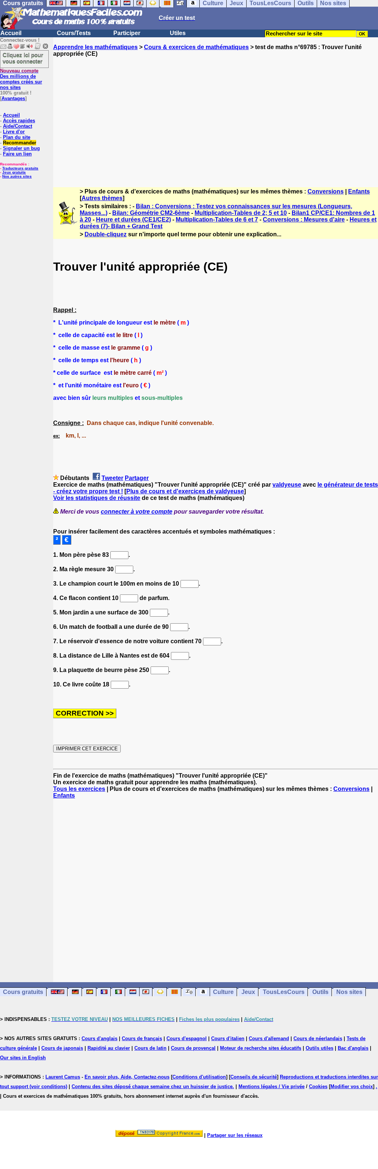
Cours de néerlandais (317, 1038)
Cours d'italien (227, 1038)
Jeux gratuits (14, 172)
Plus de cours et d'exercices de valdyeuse (185, 491)
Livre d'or (14, 131)
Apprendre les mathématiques (95, 47)
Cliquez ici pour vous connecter (23, 58)
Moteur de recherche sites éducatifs (260, 1048)
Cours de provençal (193, 1048)
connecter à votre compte (136, 511)
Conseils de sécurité (253, 1077)
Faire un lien (17, 154)
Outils (320, 992)
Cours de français (142, 1038)
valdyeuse (286, 484)
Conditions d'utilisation (199, 1077)
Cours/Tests (74, 33)
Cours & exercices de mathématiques (196, 47)
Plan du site (16, 137)
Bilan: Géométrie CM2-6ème (151, 213)
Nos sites (349, 992)
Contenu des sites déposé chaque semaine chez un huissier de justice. (153, 1086)
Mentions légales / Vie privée (271, 1086)
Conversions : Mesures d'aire (304, 219)
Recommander (19, 142)
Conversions (325, 191)
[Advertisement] (215, 115)
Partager (137, 478)
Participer (126, 33)
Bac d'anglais (353, 1048)
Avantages (13, 98)
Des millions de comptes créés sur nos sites (21, 79)
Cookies (318, 1086)
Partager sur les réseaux (234, 1135)
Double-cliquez (106, 234)
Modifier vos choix (351, 1086)
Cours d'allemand (269, 1038)
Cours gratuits (23, 992)
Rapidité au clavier (108, 1048)
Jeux (248, 992)
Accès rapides (19, 120)
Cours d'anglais (99, 1038)
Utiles (178, 33)
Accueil (10, 33)
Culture (223, 992)
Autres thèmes (102, 198)
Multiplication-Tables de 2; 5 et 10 (241, 213)
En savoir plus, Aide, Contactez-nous (127, 1077)
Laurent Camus (62, 1077)
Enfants (359, 191)
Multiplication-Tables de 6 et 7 (217, 219)
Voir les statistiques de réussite (96, 498)
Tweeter (112, 478)
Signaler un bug (21, 148)
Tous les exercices (79, 789)
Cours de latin (150, 1048)
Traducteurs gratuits (20, 168)
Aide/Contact (17, 126)
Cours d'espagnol (186, 1038)
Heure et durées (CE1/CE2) (133, 219)
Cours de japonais (62, 1048)
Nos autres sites (17, 176)
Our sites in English (23, 1057)
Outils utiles (319, 1048)
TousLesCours (284, 992)
